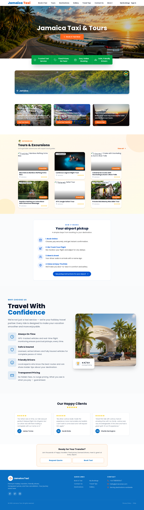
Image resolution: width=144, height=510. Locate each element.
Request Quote (55, 460)
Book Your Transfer (64, 122)
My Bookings (125, 3)
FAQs (134, 503)
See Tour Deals (23, 122)
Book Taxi (88, 460)
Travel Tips (86, 3)
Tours (53, 3)
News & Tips (101, 122)
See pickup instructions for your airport (70, 274)
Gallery (76, 3)
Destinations (64, 3)
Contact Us (99, 3)
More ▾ (109, 3)
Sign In (133, 3)
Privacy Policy (127, 503)
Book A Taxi (42, 3)
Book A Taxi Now (73, 37)
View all (121, 148)
